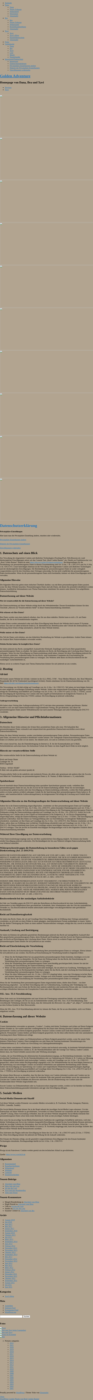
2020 (12, 1347)
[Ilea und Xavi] (6, 1332)
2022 (12, 1343)
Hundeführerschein (17, 38)
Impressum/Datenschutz (14, 59)
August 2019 (10, 1220)
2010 (12, 1369)
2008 (12, 1373)
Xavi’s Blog (14, 35)
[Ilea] (2, 1337)
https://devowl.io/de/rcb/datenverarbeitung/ (46, 562)
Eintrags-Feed (10, 1308)
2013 (12, 1362)
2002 (12, 1386)
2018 (12, 1352)
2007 (12, 1375)
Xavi (7, 31)
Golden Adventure (15, 76)
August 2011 (10, 1283)
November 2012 (11, 1261)
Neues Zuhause (16, 9)
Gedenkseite (9, 44)
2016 (12, 1356)
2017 (12, 1354)
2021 (12, 1345)
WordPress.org (10, 1312)
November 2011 (11, 1276)
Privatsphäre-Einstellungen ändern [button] (23, 66)
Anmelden (9, 1306)
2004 (12, 1382)
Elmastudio (44, 1393)
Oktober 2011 (10, 1278)
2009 (12, 1371)
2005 (12, 1380)
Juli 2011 (8, 1285)
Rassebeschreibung (12, 1166)
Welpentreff (14, 12)
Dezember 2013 (11, 1248)
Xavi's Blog (9, 1296)
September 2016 (11, 1231)
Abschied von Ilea (27, 1211)
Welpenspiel (14, 25)
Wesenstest (14, 14)
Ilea (6, 18)
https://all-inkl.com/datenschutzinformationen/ (21, 683)
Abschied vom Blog (12, 1184)
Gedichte (8, 1172)
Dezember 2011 (11, 1274)
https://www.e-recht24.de (15, 1154)
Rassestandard (10, 1164)
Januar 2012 (9, 1272)
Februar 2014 (10, 1246)
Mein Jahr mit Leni (12, 1186)
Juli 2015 (8, 1237)
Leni (11, 53)
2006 (12, 1378)
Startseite (8, 3)
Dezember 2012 (11, 1259)
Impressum (14, 61)
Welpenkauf (9, 1168)
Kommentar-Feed (11, 1310)
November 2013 (11, 1250)
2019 (12, 1350)
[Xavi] (3, 1328)
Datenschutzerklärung (18, 64)
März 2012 (9, 1268)
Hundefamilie (15, 57)
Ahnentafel (14, 16)
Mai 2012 (8, 1265)
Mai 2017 (8, 1226)
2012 (12, 1365)
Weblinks (8, 1170)
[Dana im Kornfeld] (8, 1335)
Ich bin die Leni (11, 1188)
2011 (11, 1367)
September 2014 (11, 1242)
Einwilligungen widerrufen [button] (20, 70)
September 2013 (11, 1255)
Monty (12, 55)
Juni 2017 (8, 1224)
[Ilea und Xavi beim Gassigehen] (13, 1330)
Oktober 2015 (10, 1235)
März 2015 (9, 1239)
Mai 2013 (8, 1257)
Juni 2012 (8, 1263)
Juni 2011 (8, 1287)
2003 (12, 1384)
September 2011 (11, 1281)
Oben (2, 1397)
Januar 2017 (9, 1229)
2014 (12, 1360)
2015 (12, 1358)
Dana (7, 5)
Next (7, 90)
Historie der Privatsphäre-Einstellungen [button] (25, 68)
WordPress (20, 1393)
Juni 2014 (8, 1244)
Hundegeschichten (12, 1175)
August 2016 (10, 1233)
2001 (12, 1388)
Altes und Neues (11, 1193)
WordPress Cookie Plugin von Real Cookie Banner (19, 1399)
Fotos (7, 42)
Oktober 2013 (10, 1252)
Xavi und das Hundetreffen (15, 1190)
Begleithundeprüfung (18, 27)
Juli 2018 (8, 1222)
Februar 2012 (10, 1270)
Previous (8, 88)
